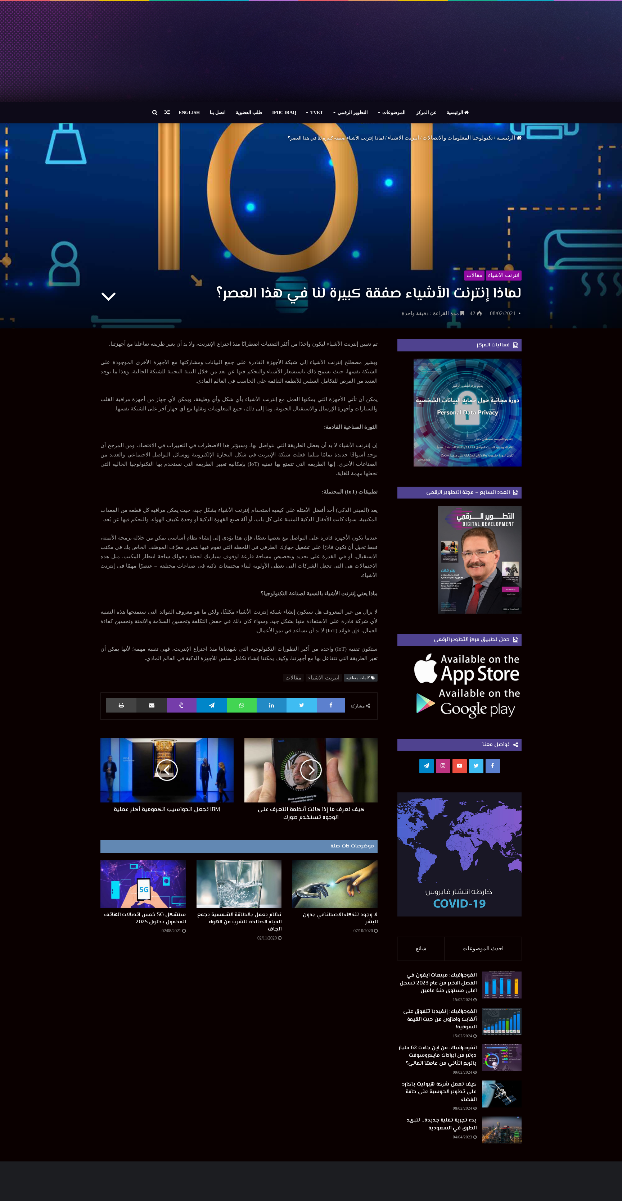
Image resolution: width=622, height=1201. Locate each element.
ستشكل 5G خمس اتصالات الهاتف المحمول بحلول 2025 (145, 918)
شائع (421, 948)
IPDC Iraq (284, 112)
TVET (316, 112)
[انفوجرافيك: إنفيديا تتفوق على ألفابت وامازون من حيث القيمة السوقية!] (502, 1021)
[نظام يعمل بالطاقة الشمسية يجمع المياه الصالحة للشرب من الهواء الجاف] (239, 884)
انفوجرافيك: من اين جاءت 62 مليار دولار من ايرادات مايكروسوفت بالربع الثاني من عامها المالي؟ (438, 1056)
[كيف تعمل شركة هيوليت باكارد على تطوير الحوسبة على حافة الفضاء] (502, 1094)
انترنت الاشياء (403, 138)
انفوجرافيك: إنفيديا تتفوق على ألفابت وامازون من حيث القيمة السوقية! (440, 1019)
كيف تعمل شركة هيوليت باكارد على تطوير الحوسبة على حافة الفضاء (439, 1092)
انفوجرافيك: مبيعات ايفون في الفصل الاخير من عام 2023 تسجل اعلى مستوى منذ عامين (438, 983)
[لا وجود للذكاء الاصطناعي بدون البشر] (335, 884)
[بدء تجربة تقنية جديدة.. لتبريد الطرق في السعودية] (502, 1129)
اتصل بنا (218, 112)
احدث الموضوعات (483, 948)
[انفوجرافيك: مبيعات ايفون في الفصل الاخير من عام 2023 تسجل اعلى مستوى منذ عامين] (502, 985)
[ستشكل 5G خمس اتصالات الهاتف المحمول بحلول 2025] (143, 884)
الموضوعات (394, 112)
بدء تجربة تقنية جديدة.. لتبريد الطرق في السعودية (442, 1124)
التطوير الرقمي (353, 112)
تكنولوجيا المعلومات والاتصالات (458, 138)
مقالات (474, 275)
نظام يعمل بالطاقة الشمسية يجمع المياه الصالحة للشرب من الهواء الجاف (239, 922)
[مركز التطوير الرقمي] (311, 51)
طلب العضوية (249, 112)
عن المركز (426, 112)
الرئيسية (455, 112)
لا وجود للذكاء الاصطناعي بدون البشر (340, 918)
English (189, 112)
